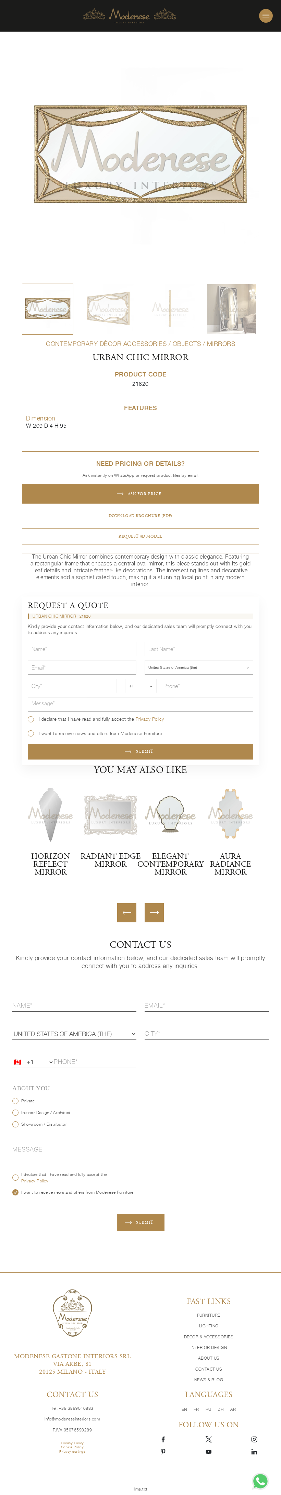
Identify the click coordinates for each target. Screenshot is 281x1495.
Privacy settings (72, 1451)
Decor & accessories (209, 1336)
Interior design (209, 1347)
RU (209, 1409)
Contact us (208, 1369)
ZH (221, 1409)
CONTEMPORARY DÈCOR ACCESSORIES (106, 343)
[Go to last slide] (126, 912)
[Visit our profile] (163, 1439)
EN (185, 1409)
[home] (129, 16)
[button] (47, 309)
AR (233, 1409)
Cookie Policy (72, 1447)
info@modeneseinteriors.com (72, 1418)
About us (209, 1358)
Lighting (209, 1325)
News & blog (208, 1379)
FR (197, 1409)
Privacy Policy (150, 719)
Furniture (208, 1315)
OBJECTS (187, 343)
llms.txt (141, 1489)
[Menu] (266, 16)
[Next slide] (154, 912)
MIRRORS (221, 343)
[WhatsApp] (260, 1481)
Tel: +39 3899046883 (72, 1408)
